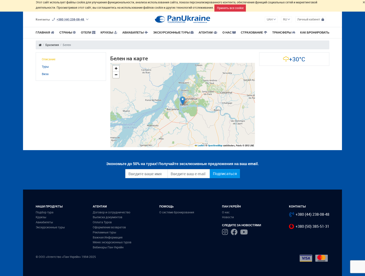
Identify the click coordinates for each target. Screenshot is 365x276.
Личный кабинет (309, 19)
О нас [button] (227, 32)
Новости (228, 217)
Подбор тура (44, 212)
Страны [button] (65, 32)
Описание (48, 59)
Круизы (107, 32)
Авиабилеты (133, 32)
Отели (86, 32)
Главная (43, 32)
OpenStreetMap (215, 145)
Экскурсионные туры (171, 32)
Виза (45, 74)
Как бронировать (314, 32)
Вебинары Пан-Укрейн (108, 247)
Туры (45, 67)
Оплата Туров (102, 222)
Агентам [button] (206, 32)
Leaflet (200, 145)
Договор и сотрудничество (111, 212)
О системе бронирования (176, 212)
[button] (182, 100)
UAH (270, 19)
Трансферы (281, 32)
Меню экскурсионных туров (112, 242)
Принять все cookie (230, 8)
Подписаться (225, 173)
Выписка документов (107, 217)
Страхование (252, 32)
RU (285, 19)
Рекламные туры (104, 232)
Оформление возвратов (109, 227)
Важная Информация (108, 237)
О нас (226, 212)
